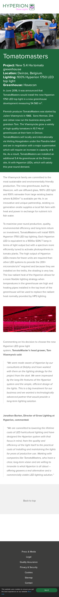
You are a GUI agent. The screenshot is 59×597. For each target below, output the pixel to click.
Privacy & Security (28, 567)
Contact (28, 583)
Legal (28, 557)
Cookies (29, 572)
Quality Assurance (29, 562)
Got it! (47, 590)
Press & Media (29, 551)
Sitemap (29, 577)
